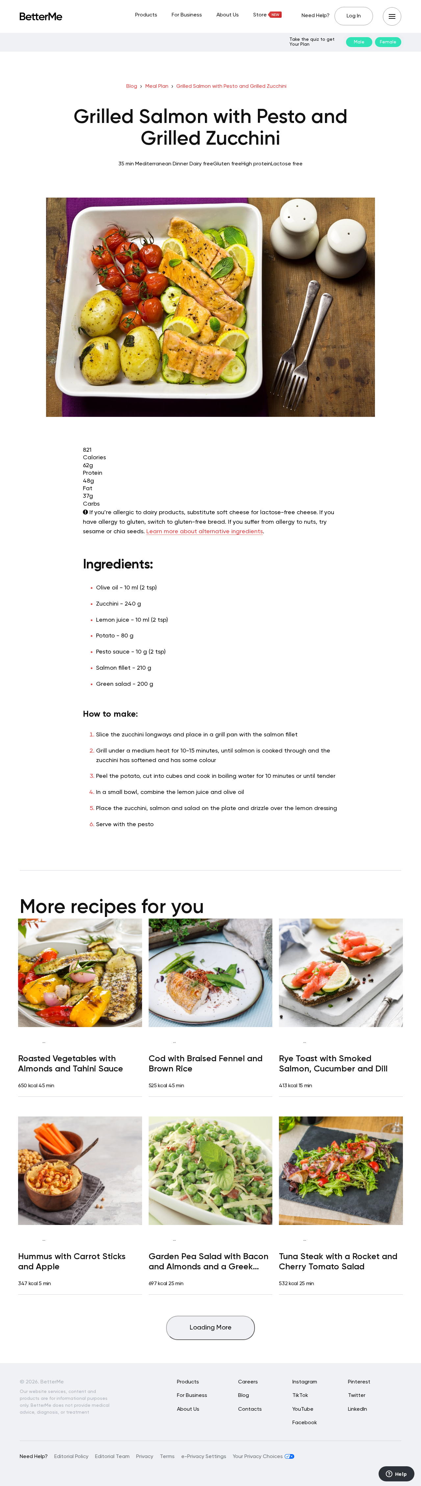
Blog (131, 86)
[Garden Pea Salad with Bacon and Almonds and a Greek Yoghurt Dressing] (211, 1170)
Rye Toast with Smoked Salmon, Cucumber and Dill (333, 1064)
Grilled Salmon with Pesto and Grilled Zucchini (231, 86)
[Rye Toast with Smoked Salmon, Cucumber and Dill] (341, 972)
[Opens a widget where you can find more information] (396, 1474)
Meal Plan (156, 86)
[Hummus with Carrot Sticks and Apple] (80, 1170)
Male (359, 42)
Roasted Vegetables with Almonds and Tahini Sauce (70, 1064)
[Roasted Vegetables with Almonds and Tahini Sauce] (80, 972)
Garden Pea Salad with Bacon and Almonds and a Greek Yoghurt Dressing (208, 1263)
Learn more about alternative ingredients (204, 532)
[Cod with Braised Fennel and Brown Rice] (211, 972)
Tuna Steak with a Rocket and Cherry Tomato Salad (338, 1262)
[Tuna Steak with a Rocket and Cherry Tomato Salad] (341, 1170)
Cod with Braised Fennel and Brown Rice (205, 1064)
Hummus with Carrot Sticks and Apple (72, 1262)
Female (388, 42)
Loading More (211, 1328)
